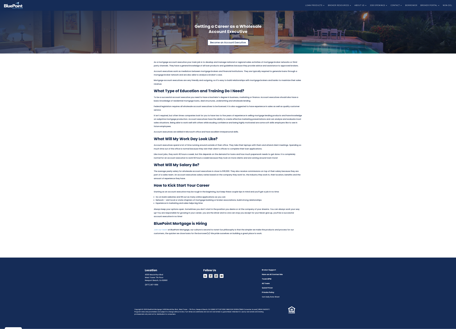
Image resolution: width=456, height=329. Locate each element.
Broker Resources (338, 5)
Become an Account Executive (228, 42)
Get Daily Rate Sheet (271, 297)
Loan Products (313, 5)
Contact (395, 5)
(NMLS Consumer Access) (248, 309)
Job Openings (377, 5)
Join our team (160, 229)
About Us (359, 5)
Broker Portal (428, 5)
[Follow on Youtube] (221, 276)
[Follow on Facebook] (211, 276)
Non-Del (447, 5)
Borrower (411, 5)
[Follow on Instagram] (216, 276)
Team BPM (266, 279)
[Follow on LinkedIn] (205, 276)
